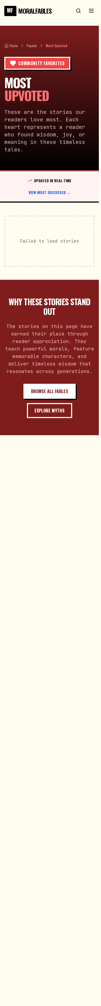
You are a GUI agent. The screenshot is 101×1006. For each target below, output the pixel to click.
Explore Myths (49, 410)
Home (14, 45)
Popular (31, 45)
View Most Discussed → (50, 192)
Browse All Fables (49, 391)
